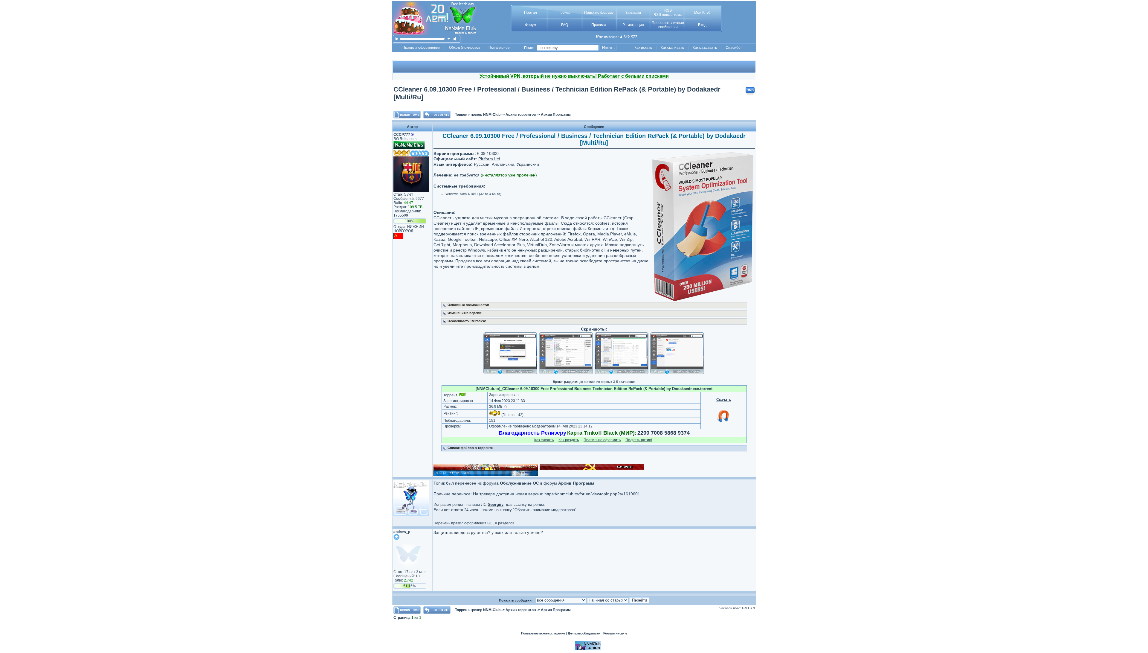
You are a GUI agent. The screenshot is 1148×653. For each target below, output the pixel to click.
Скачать (723, 400)
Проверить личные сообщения (668, 25)
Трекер (564, 12)
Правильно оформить (602, 440)
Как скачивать (672, 47)
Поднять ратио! (638, 440)
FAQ (564, 25)
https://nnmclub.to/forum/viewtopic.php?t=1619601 (592, 493)
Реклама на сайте (615, 633)
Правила (598, 25)
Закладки (633, 12)
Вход (702, 25)
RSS (668, 10)
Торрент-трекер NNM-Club (477, 114)
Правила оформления (421, 47)
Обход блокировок (464, 47)
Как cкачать (544, 440)
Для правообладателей (584, 633)
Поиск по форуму (598, 12)
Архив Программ (556, 114)
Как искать (643, 47)
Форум (530, 25)
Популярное (499, 47)
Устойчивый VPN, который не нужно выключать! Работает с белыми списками (574, 76)
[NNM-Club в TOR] (588, 649)
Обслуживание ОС (519, 483)
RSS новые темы (668, 15)
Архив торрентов (521, 114)
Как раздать (568, 440)
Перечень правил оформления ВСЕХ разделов (473, 523)
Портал (530, 12)
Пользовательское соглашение (543, 633)
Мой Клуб (702, 12)
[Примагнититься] (723, 422)
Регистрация (633, 25)
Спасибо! (733, 47)
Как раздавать (705, 47)
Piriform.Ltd (489, 158)
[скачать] (449, 39)
